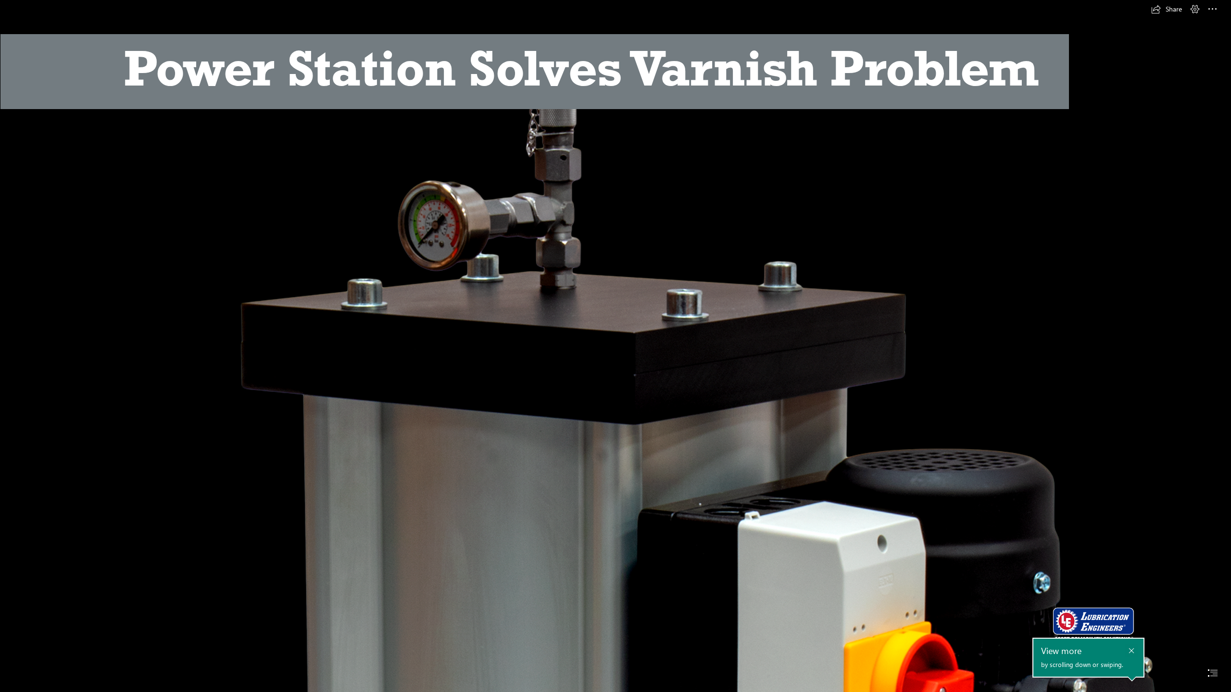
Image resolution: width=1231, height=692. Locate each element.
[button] (1166, 9)
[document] (615, 346)
